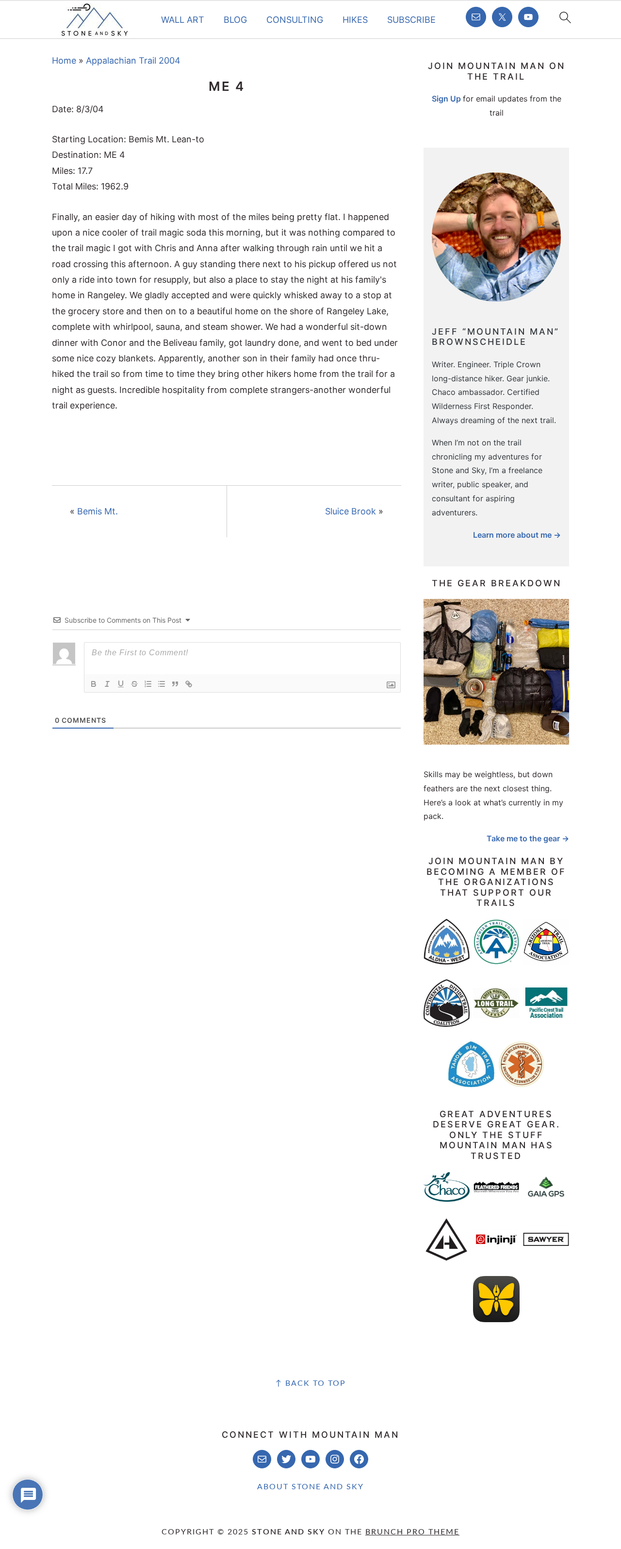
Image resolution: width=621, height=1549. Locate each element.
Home (64, 60)
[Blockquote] (175, 684)
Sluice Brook (350, 511)
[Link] (189, 684)
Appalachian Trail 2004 (133, 60)
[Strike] (134, 684)
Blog (235, 20)
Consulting (294, 20)
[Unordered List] (161, 684)
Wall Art (182, 20)
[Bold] (93, 684)
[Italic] (107, 684)
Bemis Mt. (97, 511)
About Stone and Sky (310, 1487)
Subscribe (411, 20)
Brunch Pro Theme (412, 1532)
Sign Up (446, 98)
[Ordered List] (148, 684)
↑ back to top (311, 1383)
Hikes (355, 20)
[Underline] (121, 684)
